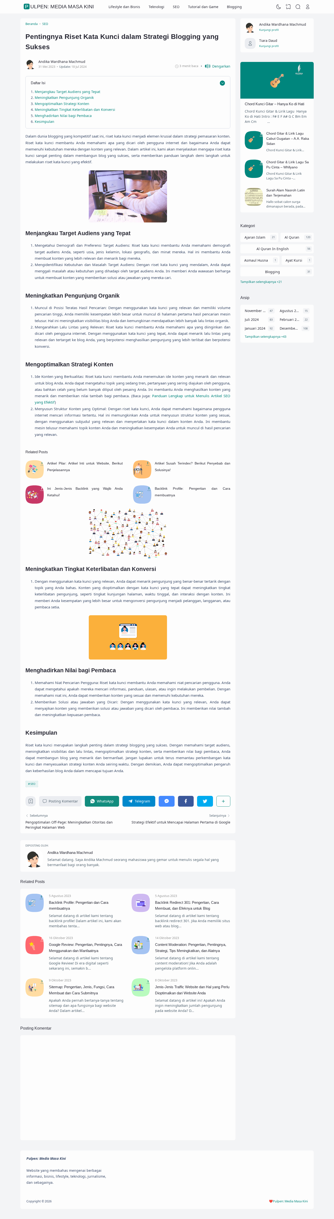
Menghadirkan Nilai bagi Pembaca (63, 115)
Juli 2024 (252, 319)
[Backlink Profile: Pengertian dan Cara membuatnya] (142, 502)
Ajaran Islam (255, 237)
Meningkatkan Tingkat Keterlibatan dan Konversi (75, 109)
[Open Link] (307, 7)
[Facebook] (186, 801)
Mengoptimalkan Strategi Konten (62, 103)
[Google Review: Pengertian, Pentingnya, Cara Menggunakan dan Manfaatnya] (34, 953)
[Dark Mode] (278, 7)
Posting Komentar (63, 801)
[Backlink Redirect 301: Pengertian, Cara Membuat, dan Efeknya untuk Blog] (141, 910)
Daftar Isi (38, 83)
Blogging (234, 6)
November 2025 (255, 310)
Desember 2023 (289, 328)
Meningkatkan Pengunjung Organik (64, 97)
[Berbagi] (223, 801)
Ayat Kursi (294, 260)
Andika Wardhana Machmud (70, 852)
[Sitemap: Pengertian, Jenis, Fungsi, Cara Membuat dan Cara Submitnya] (34, 995)
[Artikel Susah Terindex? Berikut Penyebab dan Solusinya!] (142, 477)
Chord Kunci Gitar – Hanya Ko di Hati (274, 104)
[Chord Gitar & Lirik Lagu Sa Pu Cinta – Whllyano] (254, 176)
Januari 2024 (255, 328)
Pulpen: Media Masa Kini (59, 7)
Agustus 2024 (290, 310)
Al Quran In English (272, 248)
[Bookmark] (30, 802)
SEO (176, 6)
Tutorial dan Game (203, 6)
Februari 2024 (290, 319)
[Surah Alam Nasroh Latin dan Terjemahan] (254, 204)
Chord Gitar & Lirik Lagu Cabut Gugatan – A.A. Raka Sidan (287, 138)
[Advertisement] (277, 426)
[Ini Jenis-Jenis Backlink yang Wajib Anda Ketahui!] (34, 502)
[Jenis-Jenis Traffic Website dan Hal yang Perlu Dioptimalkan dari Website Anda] (141, 995)
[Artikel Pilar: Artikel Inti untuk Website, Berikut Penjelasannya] (34, 477)
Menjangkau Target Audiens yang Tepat (68, 91)
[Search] (298, 7)
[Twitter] (205, 801)
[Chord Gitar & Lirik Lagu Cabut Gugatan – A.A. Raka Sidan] (254, 148)
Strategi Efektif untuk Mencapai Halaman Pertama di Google (181, 822)
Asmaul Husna (256, 260)
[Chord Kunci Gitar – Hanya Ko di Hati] (277, 97)
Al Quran (292, 237)
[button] (215, 66)
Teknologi (156, 6)
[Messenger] (166, 801)
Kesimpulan (44, 121)
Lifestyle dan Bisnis (124, 6)
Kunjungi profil (269, 30)
